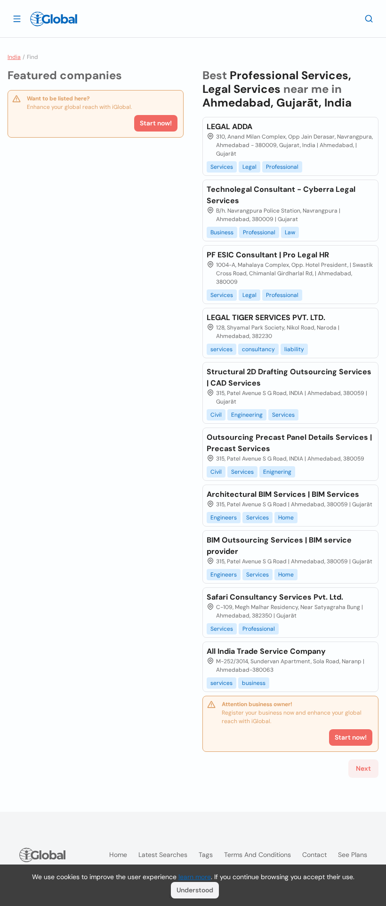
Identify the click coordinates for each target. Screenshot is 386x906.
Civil (216, 415)
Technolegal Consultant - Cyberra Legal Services (281, 195)
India (14, 57)
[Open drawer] (17, 18)
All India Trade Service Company (266, 651)
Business (221, 232)
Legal (249, 167)
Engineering (247, 415)
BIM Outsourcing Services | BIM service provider (279, 545)
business (253, 683)
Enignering (277, 472)
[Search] (369, 18)
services (221, 349)
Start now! (156, 123)
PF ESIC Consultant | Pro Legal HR (268, 255)
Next (363, 768)
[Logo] (53, 18)
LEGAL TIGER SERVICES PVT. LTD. (266, 317)
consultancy (258, 349)
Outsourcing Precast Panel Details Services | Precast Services (289, 442)
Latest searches (162, 854)
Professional (282, 167)
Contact (314, 854)
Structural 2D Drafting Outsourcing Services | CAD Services (289, 377)
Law (290, 232)
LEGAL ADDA (229, 127)
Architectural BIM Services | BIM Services (283, 494)
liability (294, 349)
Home (286, 517)
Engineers (223, 517)
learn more (194, 877)
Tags (206, 854)
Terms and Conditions (257, 854)
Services (221, 167)
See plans (352, 854)
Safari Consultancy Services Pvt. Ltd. (275, 597)
